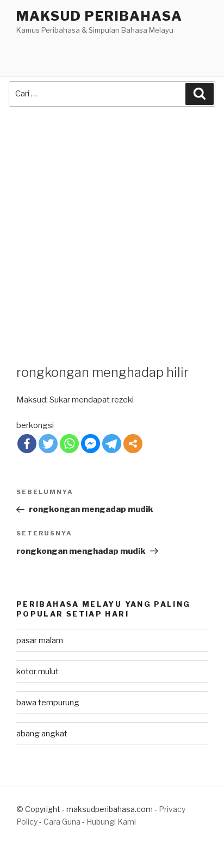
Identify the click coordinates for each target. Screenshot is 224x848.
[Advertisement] (112, 225)
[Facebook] (26, 443)
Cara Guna (62, 821)
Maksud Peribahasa (99, 16)
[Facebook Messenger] (90, 443)
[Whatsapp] (69, 443)
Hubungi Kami (111, 821)
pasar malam (39, 640)
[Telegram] (111, 443)
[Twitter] (48, 443)
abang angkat (41, 734)
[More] (132, 443)
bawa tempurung (47, 702)
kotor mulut (37, 671)
